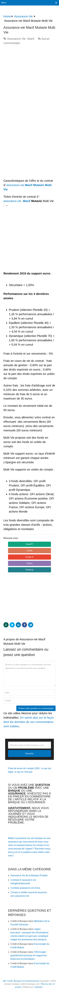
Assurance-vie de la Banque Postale (29, 875)
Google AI (29, 557)
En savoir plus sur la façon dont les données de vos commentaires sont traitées (28, 722)
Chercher (29, 753)
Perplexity (29, 570)
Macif (30, 38)
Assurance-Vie (16, 38)
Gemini (29, 563)
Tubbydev (38, 987)
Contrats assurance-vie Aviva (25, 888)
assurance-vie (15, 185)
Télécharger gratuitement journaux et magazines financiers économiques (28, 955)
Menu (3, 3)
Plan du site (46, 984)
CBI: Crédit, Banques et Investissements (21, 981)
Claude (29, 550)
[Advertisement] (29, 78)
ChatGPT (29, 544)
